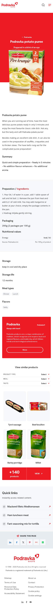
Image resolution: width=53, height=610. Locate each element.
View (37, 474)
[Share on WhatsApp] (43, 542)
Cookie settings (35, 596)
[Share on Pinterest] (29, 542)
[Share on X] (23, 542)
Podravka (28, 37)
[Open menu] (49, 5)
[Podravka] (10, 7)
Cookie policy (34, 591)
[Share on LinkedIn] (10, 542)
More (25, 350)
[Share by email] (36, 542)
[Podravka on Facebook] (26, 602)
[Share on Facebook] (16, 542)
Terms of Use (10, 583)
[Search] (43, 5)
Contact (31, 583)
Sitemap (7, 578)
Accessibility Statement (14, 593)
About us (32, 578)
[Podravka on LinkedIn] (22, 602)
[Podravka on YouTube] (31, 602)
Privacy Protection (36, 587)
